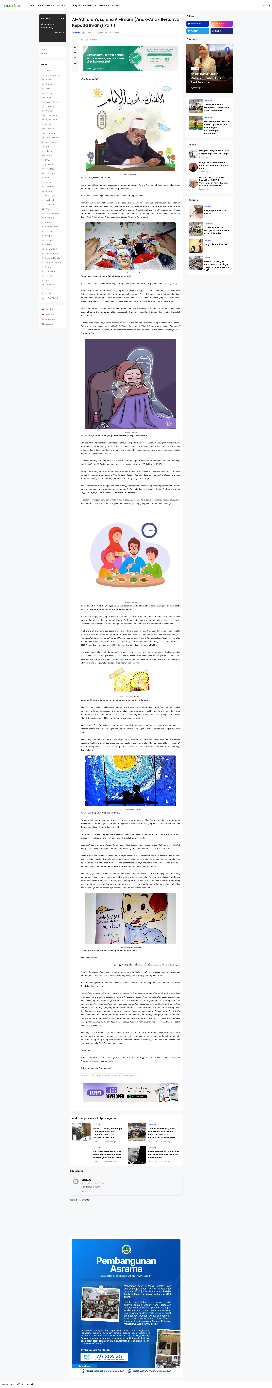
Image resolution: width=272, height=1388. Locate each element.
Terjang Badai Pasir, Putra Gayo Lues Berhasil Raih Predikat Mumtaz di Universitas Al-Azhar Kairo (162, 1133)
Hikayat (47, 151)
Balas (83, 1191)
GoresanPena (50, 142)
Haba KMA (49, 146)
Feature (103, 5)
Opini (46, 209)
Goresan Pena (50, 137)
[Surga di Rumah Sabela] (196, 246)
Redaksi (44, 53)
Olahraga (48, 204)
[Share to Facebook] (75, 42)
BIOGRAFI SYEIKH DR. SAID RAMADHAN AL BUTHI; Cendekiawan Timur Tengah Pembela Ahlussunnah (213, 181)
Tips (45, 280)
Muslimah (48, 200)
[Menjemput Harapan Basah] (196, 212)
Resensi (47, 240)
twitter (194, 30)
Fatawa (47, 124)
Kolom (47, 191)
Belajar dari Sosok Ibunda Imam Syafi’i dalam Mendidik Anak (214, 165)
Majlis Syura (49, 195)
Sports (46, 267)
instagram (220, 23)
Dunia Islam (49, 115)
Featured (49, 133)
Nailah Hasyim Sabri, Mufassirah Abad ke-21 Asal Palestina (206, 78)
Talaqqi (74, 5)
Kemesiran (88, 5)
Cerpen (47, 111)
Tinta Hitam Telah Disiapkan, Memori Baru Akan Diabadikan (216, 107)
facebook (50, 309)
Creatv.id (29, 1384)
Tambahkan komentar (80, 1200)
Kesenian (48, 186)
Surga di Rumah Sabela (216, 244)
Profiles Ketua (50, 226)
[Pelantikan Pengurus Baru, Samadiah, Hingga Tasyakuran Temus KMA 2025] (196, 263)
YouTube (216, 30)
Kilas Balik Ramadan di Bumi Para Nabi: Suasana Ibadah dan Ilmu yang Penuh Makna (107, 1154)
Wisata (47, 289)
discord (49, 324)
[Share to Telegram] (75, 63)
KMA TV (47, 177)
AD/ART (47, 70)
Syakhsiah (48, 271)
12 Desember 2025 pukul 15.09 (94, 1183)
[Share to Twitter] (75, 47)
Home (31, 5)
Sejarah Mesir (50, 253)
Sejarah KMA (49, 249)
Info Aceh (48, 164)
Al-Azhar (61, 5)
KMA (39, 5)
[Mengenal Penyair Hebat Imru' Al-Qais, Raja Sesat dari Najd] (193, 153)
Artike (46, 88)
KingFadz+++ (88, 1180)
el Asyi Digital (50, 298)
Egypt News (49, 119)
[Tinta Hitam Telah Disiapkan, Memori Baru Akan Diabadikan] (196, 106)
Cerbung (48, 106)
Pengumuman (50, 213)
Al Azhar (47, 79)
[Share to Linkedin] (75, 53)
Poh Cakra (48, 222)
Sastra (115, 5)
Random (48, 231)
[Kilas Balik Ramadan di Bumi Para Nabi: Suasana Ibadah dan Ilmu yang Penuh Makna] (81, 1155)
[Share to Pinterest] (75, 58)
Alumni (47, 84)
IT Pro (46, 160)
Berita (49, 5)
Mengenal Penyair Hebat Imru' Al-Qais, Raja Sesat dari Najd (214, 152)
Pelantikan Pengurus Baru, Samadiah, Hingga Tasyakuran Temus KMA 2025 (216, 266)
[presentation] (61, 18)
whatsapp (50, 319)
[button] (264, 5)
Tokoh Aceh (49, 284)
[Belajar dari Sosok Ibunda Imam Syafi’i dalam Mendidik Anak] (193, 167)
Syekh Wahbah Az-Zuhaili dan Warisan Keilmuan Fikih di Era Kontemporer (163, 1154)
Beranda (84, 40)
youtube (50, 314)
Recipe (47, 235)
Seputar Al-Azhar (51, 262)
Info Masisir (49, 169)
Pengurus (48, 217)
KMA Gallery (49, 173)
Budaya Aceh (50, 102)
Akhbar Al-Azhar (51, 75)
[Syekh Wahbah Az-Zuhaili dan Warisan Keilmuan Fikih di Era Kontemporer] (137, 1155)
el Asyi (46, 293)
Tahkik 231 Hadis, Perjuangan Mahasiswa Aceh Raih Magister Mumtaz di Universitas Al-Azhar (108, 1133)
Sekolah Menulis (51, 258)
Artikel (47, 93)
